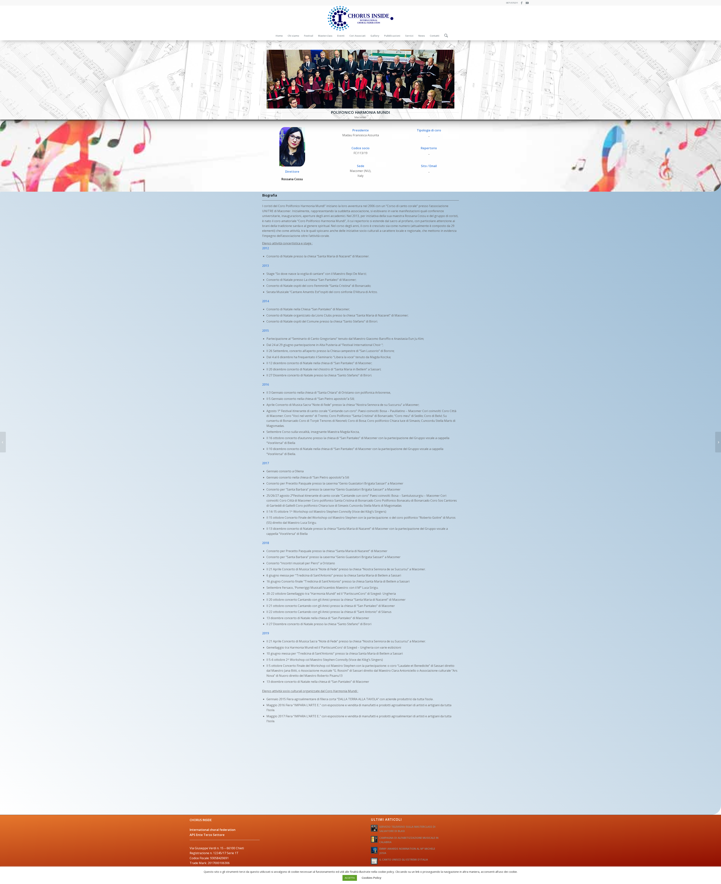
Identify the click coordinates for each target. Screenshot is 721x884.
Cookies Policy (371, 877)
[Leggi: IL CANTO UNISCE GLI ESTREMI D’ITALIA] (374, 861)
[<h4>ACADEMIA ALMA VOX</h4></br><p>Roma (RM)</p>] (3, 442)
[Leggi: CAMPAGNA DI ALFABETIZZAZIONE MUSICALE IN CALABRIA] (374, 839)
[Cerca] (445, 35)
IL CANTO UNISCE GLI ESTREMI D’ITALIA (403, 859)
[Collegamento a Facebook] (523, 3)
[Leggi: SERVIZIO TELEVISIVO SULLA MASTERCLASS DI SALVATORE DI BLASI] (374, 828)
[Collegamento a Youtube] (528, 3)
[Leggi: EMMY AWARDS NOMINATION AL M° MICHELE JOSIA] (374, 850)
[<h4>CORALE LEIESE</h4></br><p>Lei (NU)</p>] (718, 442)
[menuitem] (279, 35)
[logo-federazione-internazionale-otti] (360, 18)
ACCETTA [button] (350, 877)
